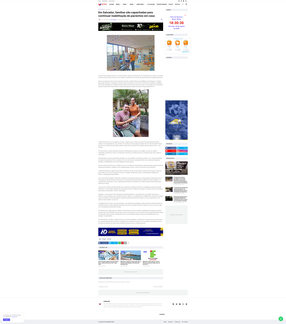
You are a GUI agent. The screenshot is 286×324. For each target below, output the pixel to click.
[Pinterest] (122, 243)
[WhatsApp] (119, 243)
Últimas (111, 4)
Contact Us (177, 321)
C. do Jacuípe (151, 4)
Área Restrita (104, 1)
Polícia (171, 4)
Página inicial (101, 9)
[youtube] (183, 1)
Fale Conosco (112, 1)
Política (177, 4)
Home (99, 1)
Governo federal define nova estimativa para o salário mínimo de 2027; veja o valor (108, 263)
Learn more (14, 316)
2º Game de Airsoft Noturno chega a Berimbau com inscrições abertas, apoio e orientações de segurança (181, 189)
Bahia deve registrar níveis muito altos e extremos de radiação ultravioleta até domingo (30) (131, 263)
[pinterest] (185, 1)
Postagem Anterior (103, 286)
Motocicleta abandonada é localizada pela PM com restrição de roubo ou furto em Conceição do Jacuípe (180, 198)
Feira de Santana (162, 4)
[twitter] (181, 1)
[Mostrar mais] (128, 243)
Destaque (108, 9)
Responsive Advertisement (130, 271)
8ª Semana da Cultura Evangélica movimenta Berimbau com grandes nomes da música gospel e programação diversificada (180, 180)
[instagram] (183, 304)
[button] (183, 4)
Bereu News (140, 4)
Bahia (124, 4)
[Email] (125, 243)
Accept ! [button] (6, 319)
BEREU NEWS (111, 321)
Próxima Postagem (157, 286)
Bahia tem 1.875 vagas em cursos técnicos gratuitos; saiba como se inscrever (151, 263)
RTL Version (185, 321)
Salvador (109, 239)
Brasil (118, 4)
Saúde (131, 4)
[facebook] (173, 304)
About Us (170, 321)
